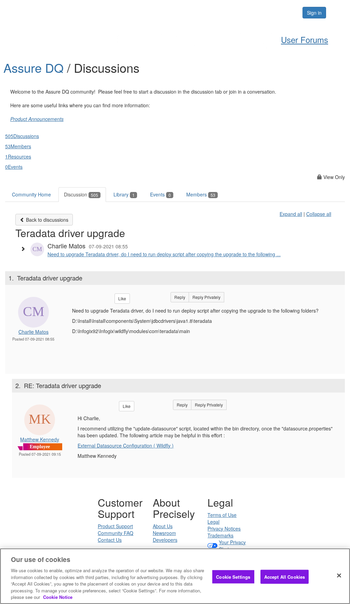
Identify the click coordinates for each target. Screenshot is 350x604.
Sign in (314, 12)
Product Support (115, 526)
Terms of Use (222, 514)
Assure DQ (35, 67)
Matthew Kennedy (39, 439)
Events (160, 194)
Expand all (291, 213)
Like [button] (122, 298)
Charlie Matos (33, 331)
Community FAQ (115, 533)
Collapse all (318, 213)
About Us (163, 526)
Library (124, 194)
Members (200, 194)
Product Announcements (37, 118)
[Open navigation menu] (337, 12)
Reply (179, 297)
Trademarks (220, 535)
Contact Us (110, 539)
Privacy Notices (224, 528)
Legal (213, 521)
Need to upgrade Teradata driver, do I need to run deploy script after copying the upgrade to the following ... (164, 254)
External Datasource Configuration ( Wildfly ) (126, 445)
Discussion (81, 194)
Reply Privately (206, 297)
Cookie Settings (233, 576)
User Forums (304, 39)
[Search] (276, 12)
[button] (25, 248)
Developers (165, 539)
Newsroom (164, 533)
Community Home (31, 194)
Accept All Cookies (284, 576)
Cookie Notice (57, 597)
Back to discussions (46, 219)
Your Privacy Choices (232, 545)
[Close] (339, 575)
